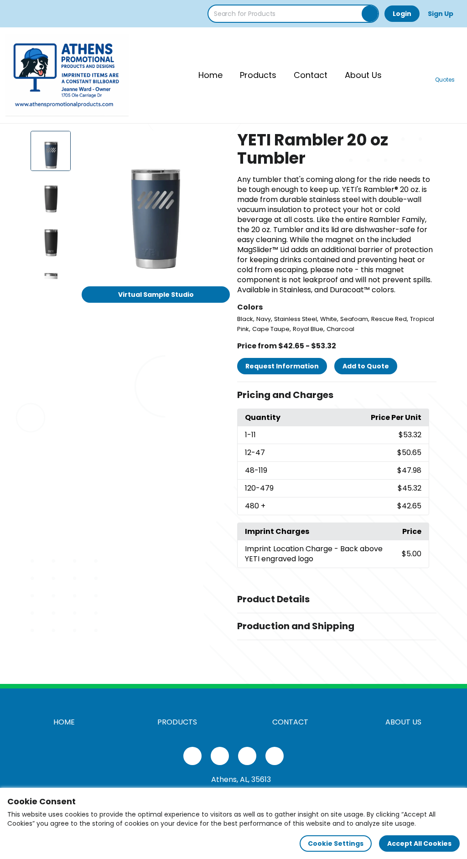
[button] (336, 395)
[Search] (370, 13)
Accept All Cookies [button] (419, 843)
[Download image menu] (218, 143)
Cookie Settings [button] (335, 843)
